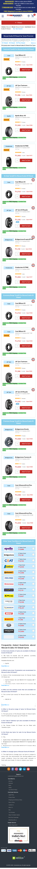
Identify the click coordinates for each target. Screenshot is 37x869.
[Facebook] (12, 769)
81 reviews (23, 61)
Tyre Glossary (12, 812)
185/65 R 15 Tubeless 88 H (22, 87)
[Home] (15, 15)
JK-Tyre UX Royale (21, 210)
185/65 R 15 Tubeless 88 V (22, 147)
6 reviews (23, 463)
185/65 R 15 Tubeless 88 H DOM (24, 515)
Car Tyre (17, 58)
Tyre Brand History (13, 789)
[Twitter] (20, 769)
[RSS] (8, 769)
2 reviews (23, 491)
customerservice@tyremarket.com (16, 776)
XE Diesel (12, 43)
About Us (11, 807)
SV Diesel (5, 43)
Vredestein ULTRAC (22, 146)
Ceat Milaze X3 (20, 55)
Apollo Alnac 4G (20, 115)
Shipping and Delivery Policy (15, 799)
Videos (10, 787)
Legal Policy (11, 794)
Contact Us (11, 804)
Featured (11, 783)
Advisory (11, 781)
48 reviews (24, 216)
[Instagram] (16, 769)
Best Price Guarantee (13, 817)
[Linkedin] (24, 769)
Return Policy (12, 802)
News (10, 785)
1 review (23, 152)
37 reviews (24, 435)
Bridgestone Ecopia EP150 (24, 239)
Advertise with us (13, 819)
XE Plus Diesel (20, 43)
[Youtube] (28, 769)
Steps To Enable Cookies (14, 814)
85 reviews (23, 246)
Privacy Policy (12, 797)
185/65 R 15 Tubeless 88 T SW (23, 57)
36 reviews (23, 92)
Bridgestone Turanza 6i (23, 457)
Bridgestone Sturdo (22, 429)
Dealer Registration (13, 825)
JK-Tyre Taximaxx (21, 85)
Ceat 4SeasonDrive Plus (23, 485)
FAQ (10, 809)
